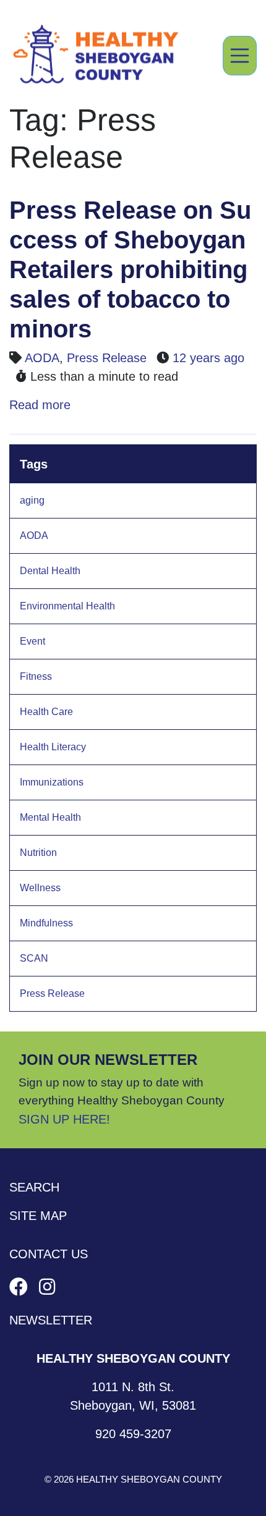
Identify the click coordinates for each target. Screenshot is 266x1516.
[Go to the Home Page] (95, 55)
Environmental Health (67, 606)
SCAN (34, 958)
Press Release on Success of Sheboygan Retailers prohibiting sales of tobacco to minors (130, 269)
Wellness (40, 888)
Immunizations (52, 782)
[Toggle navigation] (240, 55)
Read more (40, 405)
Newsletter (50, 1320)
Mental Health (50, 817)
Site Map (38, 1215)
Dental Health (50, 570)
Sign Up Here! (64, 1119)
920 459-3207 (133, 1434)
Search (34, 1187)
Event (32, 641)
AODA (42, 358)
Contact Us (48, 1254)
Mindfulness (46, 923)
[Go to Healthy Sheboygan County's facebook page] (21, 1287)
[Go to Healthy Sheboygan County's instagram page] (47, 1287)
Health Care (46, 711)
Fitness (36, 676)
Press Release (107, 358)
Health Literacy (53, 747)
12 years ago (208, 358)
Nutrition (38, 852)
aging (32, 500)
